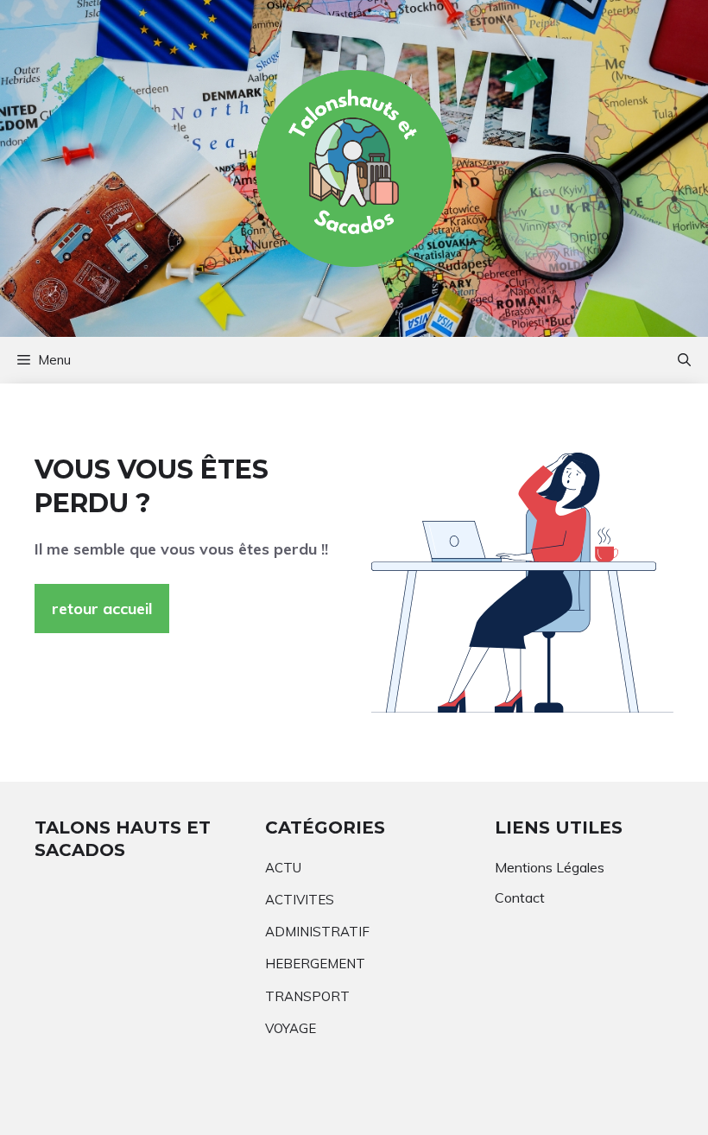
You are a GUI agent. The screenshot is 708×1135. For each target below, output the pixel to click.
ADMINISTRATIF (317, 931)
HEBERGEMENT (315, 963)
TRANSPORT (307, 996)
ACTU (283, 867)
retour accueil (102, 608)
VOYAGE (290, 1028)
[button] (684, 360)
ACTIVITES (299, 899)
